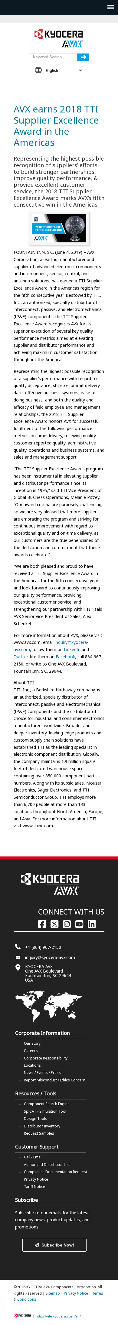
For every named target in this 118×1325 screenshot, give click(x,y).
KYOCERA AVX (59, 38)
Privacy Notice (36, 1179)
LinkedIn (72, 649)
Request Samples (39, 1133)
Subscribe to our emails (38, 1213)
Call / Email (33, 1157)
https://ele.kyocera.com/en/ (58, 1316)
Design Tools (35, 1118)
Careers (31, 1050)
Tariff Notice (34, 1186)
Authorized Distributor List (47, 1164)
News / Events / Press (42, 1072)
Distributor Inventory (42, 1126)
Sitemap (53, 1293)
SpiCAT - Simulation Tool (45, 1111)
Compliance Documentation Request (55, 1171)
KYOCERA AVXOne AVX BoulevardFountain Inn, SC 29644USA (48, 973)
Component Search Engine (47, 1103)
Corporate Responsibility (45, 1058)
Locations (32, 1065)
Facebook (65, 656)
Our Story (32, 1043)
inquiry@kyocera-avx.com (50, 957)
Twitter (21, 656)
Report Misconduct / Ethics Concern (54, 1080)
